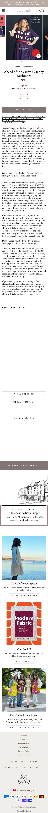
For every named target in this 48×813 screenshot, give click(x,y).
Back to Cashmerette (25, 465)
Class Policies (24, 747)
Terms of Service (24, 755)
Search (24, 736)
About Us (24, 739)
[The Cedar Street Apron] (24, 690)
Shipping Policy (24, 743)
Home (17, 66)
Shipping (15, 89)
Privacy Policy (24, 751)
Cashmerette (27, 66)
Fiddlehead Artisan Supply (23, 768)
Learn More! (24, 661)
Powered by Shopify (24, 811)
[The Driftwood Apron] (24, 558)
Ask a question (24, 394)
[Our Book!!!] (24, 623)
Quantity (24, 94)
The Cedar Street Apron (24, 727)
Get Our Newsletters (23, 762)
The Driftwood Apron (24, 596)
